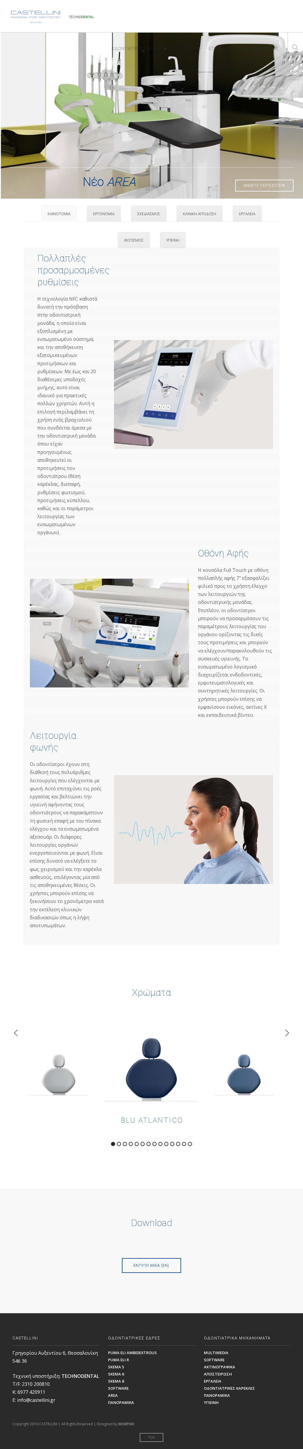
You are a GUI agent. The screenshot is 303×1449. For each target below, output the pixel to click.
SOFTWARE (118, 1388)
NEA (238, 47)
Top (151, 1438)
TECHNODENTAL (80, 1376)
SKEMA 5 (116, 1367)
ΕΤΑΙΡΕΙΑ (218, 47)
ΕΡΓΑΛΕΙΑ (212, 1381)
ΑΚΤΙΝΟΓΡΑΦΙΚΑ (219, 1367)
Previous (8, 115)
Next (294, 115)
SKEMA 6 (116, 1374)
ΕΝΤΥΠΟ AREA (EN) (151, 1265)
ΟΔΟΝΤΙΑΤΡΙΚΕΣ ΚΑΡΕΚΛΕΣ (229, 1388)
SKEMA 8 (116, 1381)
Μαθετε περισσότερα (264, 185)
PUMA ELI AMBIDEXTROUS (132, 1352)
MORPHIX (126, 1423)
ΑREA (113, 1395)
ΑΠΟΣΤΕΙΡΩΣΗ (218, 1374)
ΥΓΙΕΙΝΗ (211, 1402)
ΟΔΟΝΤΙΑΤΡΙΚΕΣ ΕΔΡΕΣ (137, 47)
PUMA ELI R (118, 1359)
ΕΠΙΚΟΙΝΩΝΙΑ (264, 47)
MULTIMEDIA (216, 1352)
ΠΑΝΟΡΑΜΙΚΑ (121, 1402)
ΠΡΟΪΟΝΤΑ (185, 47)
